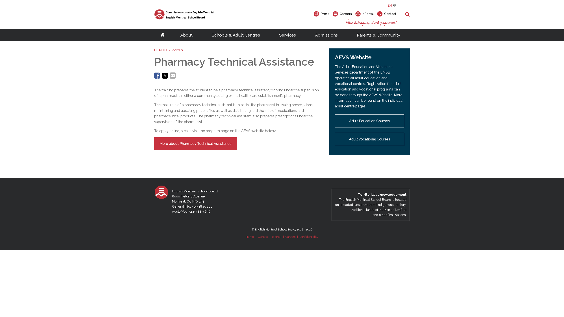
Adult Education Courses (369, 121)
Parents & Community (378, 35)
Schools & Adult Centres (236, 35)
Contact (263, 236)
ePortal (276, 236)
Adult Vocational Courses (369, 139)
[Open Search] (407, 14)
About (186, 35)
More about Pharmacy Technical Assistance (196, 144)
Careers (290, 236)
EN (390, 5)
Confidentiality (309, 236)
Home (250, 236)
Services (287, 35)
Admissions (326, 35)
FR (394, 5)
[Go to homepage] (162, 35)
